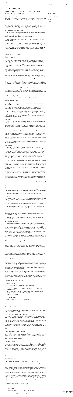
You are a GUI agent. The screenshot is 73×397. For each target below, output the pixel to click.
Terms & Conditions (10, 393)
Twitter (50, 8)
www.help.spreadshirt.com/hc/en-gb (12, 104)
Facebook (49, 8)
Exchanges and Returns (52, 17)
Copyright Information (52, 21)
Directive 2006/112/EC (19, 133)
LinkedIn (52, 8)
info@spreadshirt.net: (11, 289)
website (19, 252)
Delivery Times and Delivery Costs (54, 16)
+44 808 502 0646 (23, 390)
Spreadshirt (25, 21)
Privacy (49, 19)
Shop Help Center (7, 2)
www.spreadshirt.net (36, 78)
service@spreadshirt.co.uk (12, 390)
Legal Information (51, 22)
